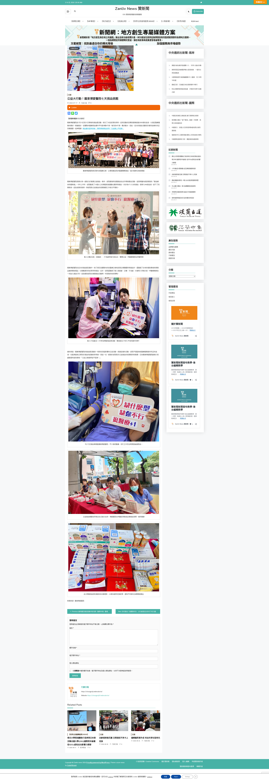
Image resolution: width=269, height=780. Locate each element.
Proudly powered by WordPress (98, 762)
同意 (165, 776)
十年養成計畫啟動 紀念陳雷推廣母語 (184, 168)
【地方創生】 (106, 21)
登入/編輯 (185, 761)
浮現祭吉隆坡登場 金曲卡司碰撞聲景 (184, 192)
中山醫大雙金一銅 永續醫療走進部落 (184, 186)
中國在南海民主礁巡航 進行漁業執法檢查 (185, 115)
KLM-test (195, 21)
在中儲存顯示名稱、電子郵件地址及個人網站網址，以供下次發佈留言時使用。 (103, 671)
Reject (176, 776)
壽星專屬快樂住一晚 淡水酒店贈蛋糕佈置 (185, 180)
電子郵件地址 (74, 655)
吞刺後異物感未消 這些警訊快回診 (183, 198)
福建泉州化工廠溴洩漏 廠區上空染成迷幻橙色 (186, 135)
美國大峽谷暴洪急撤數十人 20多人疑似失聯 (186, 65)
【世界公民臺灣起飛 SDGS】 (143, 21)
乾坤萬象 (83, 747)
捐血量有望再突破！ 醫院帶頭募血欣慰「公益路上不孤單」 (103, 129)
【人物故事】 (165, 21)
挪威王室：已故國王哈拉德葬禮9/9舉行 (185, 84)
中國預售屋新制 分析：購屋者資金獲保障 (185, 139)
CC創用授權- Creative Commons (147, 761)
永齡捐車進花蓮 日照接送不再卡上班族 (184, 174)
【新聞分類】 (76, 21)
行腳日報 (84, 103)
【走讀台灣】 (122, 21)
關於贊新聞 (165, 761)
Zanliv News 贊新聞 (132, 8)
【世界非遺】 (181, 21)
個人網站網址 (74, 663)
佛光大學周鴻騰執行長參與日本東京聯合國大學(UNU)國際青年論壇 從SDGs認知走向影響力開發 (81, 741)
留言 (71, 628)
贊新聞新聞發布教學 (187, 766)
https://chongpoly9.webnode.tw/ (98, 695)
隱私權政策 (176, 761)
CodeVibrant (71, 765)
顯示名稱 (73, 648)
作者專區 (172, 293)
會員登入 (172, 297)
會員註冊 (172, 301)
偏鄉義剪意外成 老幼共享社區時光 (145, 738)
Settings (187, 776)
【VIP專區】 (91, 21)
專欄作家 (199, 766)
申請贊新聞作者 (197, 761)
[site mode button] (189, 11)
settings (110, 777)
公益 (69, 95)
